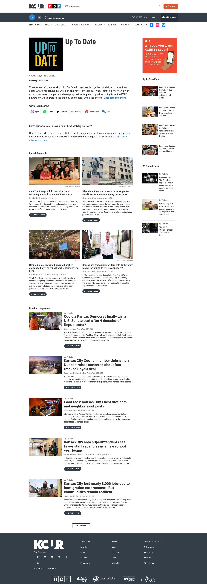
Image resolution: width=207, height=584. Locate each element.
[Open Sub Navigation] (52, 25)
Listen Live (84, 547)
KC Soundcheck (150, 166)
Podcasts (84, 558)
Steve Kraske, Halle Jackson (38, 198)
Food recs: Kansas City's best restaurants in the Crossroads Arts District (167, 130)
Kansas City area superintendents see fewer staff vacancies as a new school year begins (95, 446)
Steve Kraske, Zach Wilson (72, 329)
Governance (148, 552)
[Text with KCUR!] (160, 55)
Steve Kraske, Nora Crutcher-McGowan (42, 275)
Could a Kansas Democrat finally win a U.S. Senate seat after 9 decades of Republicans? (95, 320)
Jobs (114, 558)
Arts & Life (60, 25)
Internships (116, 563)
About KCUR (85, 542)
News (47, 25)
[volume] (39, 17)
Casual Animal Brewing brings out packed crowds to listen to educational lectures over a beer (53, 268)
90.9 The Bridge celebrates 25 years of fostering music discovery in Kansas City (50, 193)
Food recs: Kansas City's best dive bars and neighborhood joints (95, 404)
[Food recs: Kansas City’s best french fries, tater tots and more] (150, 111)
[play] (32, 17)
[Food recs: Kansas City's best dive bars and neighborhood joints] (45, 407)
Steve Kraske (42, 80)
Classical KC (141, 25)
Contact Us (116, 552)
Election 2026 (36, 25)
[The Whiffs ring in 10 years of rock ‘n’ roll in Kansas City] (150, 228)
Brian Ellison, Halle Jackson (73, 410)
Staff (114, 547)
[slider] (43, 17)
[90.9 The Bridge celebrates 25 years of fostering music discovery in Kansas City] (54, 171)
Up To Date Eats (150, 79)
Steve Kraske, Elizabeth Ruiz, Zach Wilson (77, 373)
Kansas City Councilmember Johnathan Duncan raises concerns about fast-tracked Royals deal (96, 364)
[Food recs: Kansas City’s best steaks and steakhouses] (150, 150)
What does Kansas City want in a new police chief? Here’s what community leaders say (105, 193)
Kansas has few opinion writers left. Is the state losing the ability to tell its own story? (107, 267)
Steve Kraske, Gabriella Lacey (92, 198)
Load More (81, 526)
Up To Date (68, 313)
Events (114, 542)
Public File (147, 558)
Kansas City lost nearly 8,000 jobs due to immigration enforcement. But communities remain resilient (97, 487)
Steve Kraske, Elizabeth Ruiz (73, 496)
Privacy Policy (149, 563)
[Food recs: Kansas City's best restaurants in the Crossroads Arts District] (150, 129)
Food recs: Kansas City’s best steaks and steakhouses (167, 148)
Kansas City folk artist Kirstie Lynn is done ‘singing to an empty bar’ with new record (166, 209)
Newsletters (85, 563)
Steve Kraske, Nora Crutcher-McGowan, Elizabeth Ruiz (81, 455)
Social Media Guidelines (152, 542)
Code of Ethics (149, 547)
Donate (171, 6)
